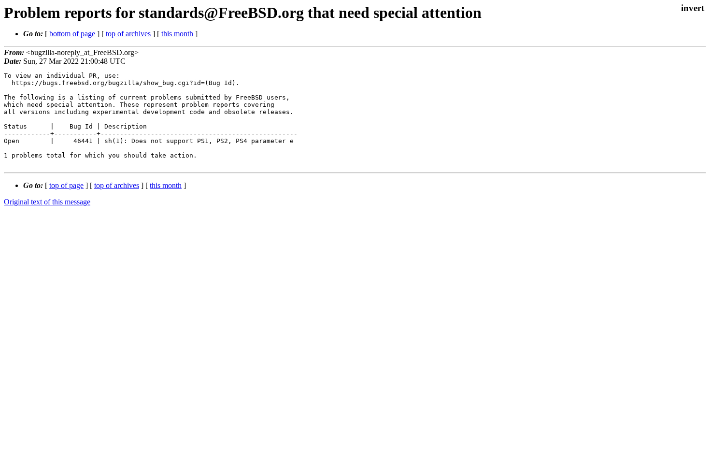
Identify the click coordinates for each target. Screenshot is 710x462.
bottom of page (72, 33)
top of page (66, 185)
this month (177, 33)
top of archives (128, 33)
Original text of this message (47, 202)
